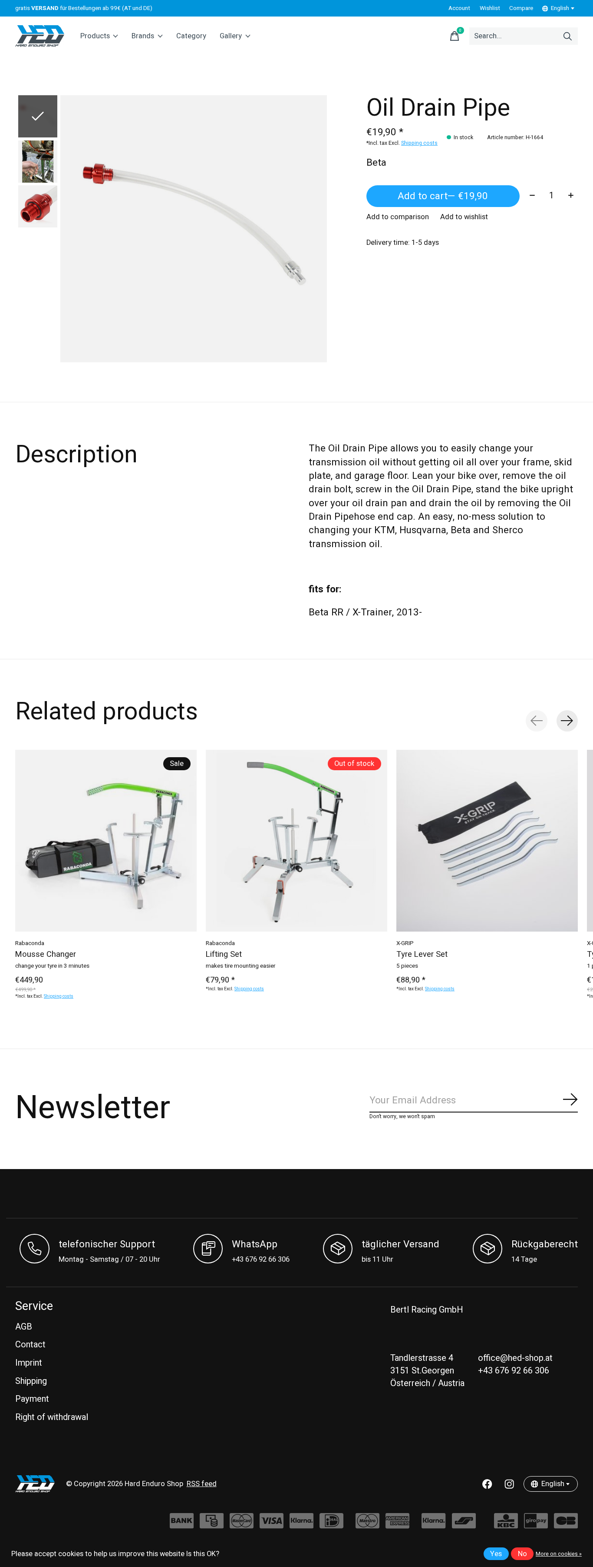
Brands (143, 36)
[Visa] (271, 1525)
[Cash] (212, 1525)
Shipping (31, 1381)
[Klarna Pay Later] (433, 1525)
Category (191, 36)
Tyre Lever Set (422, 954)
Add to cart (443, 196)
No (522, 1554)
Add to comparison (397, 217)
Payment (32, 1399)
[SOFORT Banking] (301, 1525)
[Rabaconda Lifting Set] (296, 841)
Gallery (231, 36)
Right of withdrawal (51, 1417)
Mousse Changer (45, 954)
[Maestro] (367, 1525)
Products (95, 36)
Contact (30, 1344)
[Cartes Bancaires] (566, 1525)
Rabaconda (29, 943)
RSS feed (202, 1484)
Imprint (28, 1363)
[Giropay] (536, 1525)
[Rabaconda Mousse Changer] (106, 841)
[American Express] (397, 1525)
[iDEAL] (331, 1525)
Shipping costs (419, 143)
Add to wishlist (464, 217)
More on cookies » (559, 1554)
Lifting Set (224, 954)
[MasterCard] (242, 1525)
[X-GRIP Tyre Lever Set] (487, 841)
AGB (23, 1326)
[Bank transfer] (182, 1525)
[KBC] (506, 1525)
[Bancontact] (464, 1525)
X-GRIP (405, 943)
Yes (496, 1554)
